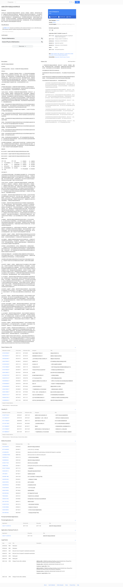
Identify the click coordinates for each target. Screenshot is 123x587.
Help (78, 585)
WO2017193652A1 (6, 468)
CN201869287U (5, 355)
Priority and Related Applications (60, 55)
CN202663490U (5, 358)
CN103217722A (5, 462)
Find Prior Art (62, 16)
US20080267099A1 (6, 454)
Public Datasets (60, 585)
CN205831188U (5, 476)
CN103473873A (5, 487)
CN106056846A (5, 383)
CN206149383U (5, 391)
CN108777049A (5, 415)
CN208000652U (5, 400)
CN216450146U (5, 512)
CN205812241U (5, 457)
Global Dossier (63, 57)
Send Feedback (52, 585)
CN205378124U (5, 378)
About (45, 585)
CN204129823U (5, 372)
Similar (69, 16)
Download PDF (54, 16)
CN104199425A (5, 369)
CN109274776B (5, 504)
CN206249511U (5, 471)
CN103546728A (5, 364)
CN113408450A (5, 426)
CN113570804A (5, 429)
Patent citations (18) (55, 53)
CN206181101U (5, 394)
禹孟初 (54, 22)
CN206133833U (5, 389)
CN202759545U (5, 361)
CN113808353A (5, 431)
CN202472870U (5, 482)
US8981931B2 (5, 465)
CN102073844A (5, 353)
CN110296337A (5, 417)
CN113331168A (5, 423)
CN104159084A (5, 366)
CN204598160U (5, 484)
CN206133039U (5, 490)
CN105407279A (5, 375)
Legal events (67, 53)
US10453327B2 (5, 452)
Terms (66, 585)
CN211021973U (5, 501)
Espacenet (57, 57)
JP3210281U (4, 473)
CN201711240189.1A (6, 525)
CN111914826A (5, 420)
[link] (22, 28)
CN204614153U (5, 498)
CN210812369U (5, 493)
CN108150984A (5, 507)
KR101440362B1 (5, 449)
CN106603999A (5, 386)
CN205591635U (5, 479)
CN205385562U (5, 380)
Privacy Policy (72, 585)
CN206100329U (5, 509)
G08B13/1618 (6, 27)
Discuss (68, 57)
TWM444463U (5, 495)
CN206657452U (5, 397)
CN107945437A (5, 446)
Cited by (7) (62, 53)
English (57, 20)
